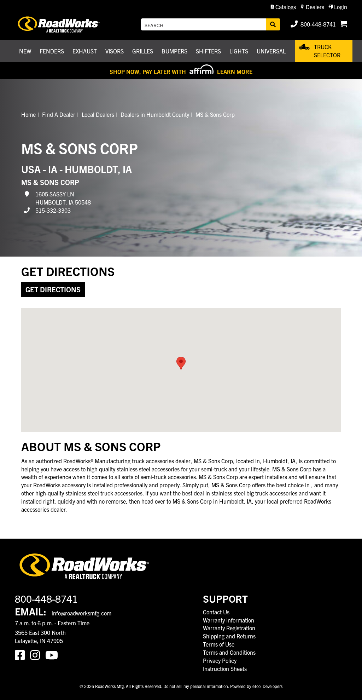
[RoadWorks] (59, 24)
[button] (283, 7)
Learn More (234, 71)
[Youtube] (53, 654)
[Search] (273, 24)
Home (28, 114)
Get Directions (53, 289)
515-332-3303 (53, 210)
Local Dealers (98, 114)
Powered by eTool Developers (256, 686)
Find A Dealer (58, 114)
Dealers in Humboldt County (155, 114)
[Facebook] (22, 654)
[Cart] (343, 24)
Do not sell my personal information (195, 686)
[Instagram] (37, 654)
